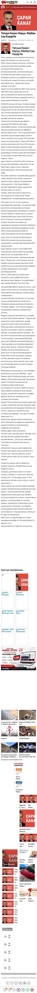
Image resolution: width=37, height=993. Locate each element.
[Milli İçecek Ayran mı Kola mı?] (22, 637)
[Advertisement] (18, 547)
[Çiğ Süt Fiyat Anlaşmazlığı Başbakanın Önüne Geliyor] (22, 618)
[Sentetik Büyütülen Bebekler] (7, 581)
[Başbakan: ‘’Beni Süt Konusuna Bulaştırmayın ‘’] (7, 618)
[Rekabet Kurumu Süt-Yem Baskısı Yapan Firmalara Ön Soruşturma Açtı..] (7, 637)
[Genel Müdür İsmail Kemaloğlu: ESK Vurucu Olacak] (22, 600)
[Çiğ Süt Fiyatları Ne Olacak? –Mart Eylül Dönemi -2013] (7, 600)
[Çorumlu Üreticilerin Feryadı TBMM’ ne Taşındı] (22, 581)
